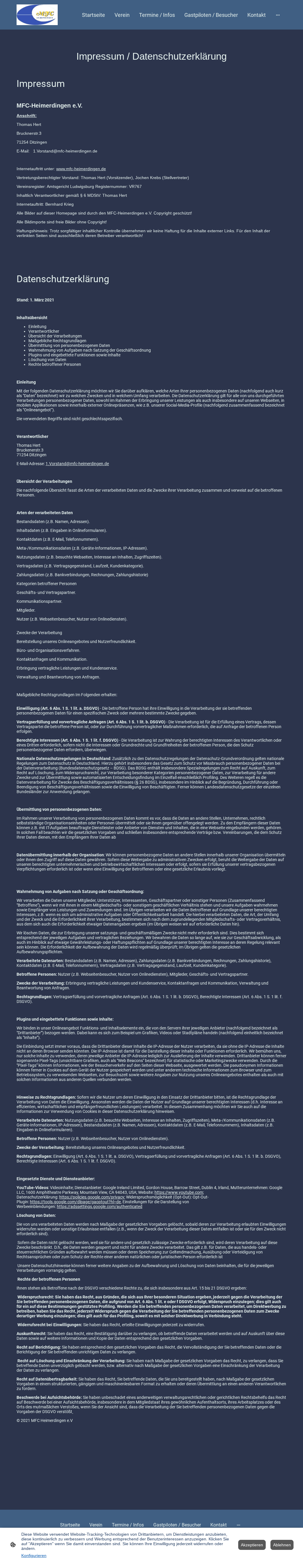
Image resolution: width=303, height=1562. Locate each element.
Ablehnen (282, 1544)
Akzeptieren (252, 1544)
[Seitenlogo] (37, 14)
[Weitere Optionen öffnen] (278, 15)
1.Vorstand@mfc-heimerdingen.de (77, 463)
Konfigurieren (33, 1555)
